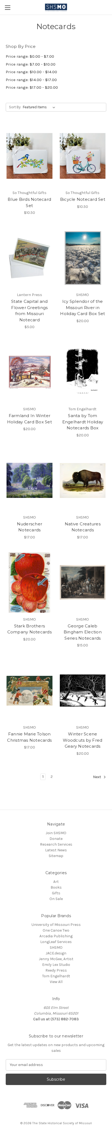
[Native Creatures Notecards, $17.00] (83, 480)
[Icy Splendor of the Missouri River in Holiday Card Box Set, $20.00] (83, 258)
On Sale (56, 898)
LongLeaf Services (56, 941)
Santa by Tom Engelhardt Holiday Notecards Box (82, 421)
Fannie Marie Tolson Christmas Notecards (29, 737)
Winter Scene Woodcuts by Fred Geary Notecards (82, 740)
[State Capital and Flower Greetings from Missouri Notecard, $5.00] (29, 258)
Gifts (56, 893)
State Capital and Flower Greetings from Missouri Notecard (29, 310)
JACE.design (56, 953)
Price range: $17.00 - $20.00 (32, 87)
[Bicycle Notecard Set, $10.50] (83, 156)
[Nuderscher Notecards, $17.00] (29, 480)
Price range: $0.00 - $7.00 (30, 56)
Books (56, 887)
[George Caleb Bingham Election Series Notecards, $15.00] (83, 582)
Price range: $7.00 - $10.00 (30, 64)
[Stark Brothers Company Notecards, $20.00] (29, 582)
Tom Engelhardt (56, 976)
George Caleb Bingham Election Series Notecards (83, 632)
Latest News (56, 850)
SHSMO (56, 947)
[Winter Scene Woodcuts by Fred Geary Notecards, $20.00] (83, 690)
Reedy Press (56, 970)
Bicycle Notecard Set (82, 199)
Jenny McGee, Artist (56, 959)
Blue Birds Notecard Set (29, 202)
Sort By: (15, 107)
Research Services (56, 844)
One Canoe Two (56, 930)
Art (56, 881)
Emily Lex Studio (56, 964)
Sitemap (56, 855)
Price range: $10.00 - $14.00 (31, 71)
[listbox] (40, 107)
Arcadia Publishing (56, 936)
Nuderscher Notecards (29, 527)
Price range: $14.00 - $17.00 (31, 79)
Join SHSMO (56, 833)
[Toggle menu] (7, 7)
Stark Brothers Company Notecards (29, 629)
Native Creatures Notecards (83, 527)
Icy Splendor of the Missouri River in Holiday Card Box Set (82, 307)
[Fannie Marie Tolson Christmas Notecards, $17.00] (29, 690)
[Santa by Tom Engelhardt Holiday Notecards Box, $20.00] (83, 372)
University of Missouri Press (56, 924)
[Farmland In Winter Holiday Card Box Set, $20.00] (29, 372)
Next (97, 777)
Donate (56, 838)
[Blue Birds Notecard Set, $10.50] (29, 156)
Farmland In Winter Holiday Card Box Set (29, 418)
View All (56, 981)
